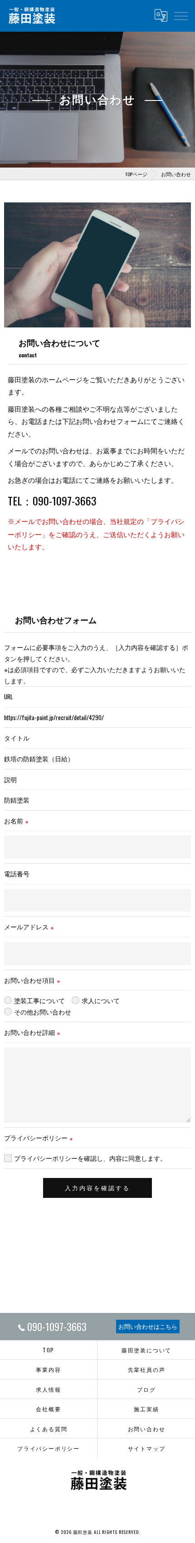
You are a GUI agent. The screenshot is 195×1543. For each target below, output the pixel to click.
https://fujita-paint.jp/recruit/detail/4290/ (54, 717)
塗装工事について (39, 1000)
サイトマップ (147, 1448)
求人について (101, 1000)
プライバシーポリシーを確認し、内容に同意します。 (90, 1158)
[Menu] (181, 15)
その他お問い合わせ (42, 1011)
